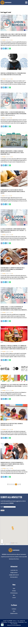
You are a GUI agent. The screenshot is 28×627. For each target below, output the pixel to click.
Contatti (14, 597)
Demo (14, 611)
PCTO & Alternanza (14, 593)
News (12, 234)
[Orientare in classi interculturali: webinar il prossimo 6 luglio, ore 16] (14, 412)
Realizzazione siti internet (11, 625)
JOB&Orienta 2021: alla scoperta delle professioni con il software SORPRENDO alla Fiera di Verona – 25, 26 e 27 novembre (14, 386)
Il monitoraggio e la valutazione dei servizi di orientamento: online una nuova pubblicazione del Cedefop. (13, 191)
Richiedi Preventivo (14, 613)
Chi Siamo (14, 590)
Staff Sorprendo (3, 234)
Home (14, 588)
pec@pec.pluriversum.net (14, 574)
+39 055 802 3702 (14, 570)
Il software (14, 609)
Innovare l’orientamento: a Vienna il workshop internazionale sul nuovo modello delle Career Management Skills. (12, 152)
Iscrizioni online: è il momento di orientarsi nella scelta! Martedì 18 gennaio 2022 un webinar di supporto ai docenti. (13, 269)
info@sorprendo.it (14, 572)
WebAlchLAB (19, 625)
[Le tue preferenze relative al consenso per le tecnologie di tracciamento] (2, 624)
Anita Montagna (3, 429)
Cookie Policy (15, 623)
